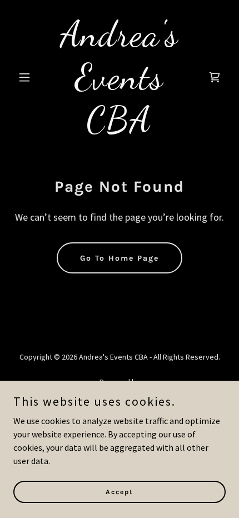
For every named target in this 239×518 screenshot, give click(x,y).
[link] (119, 127)
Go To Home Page (119, 258)
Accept (119, 491)
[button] (29, 77)
